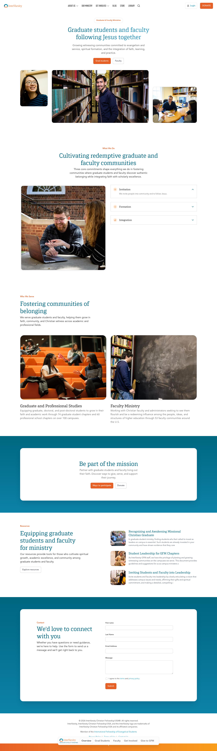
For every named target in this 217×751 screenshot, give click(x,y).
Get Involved (101, 5)
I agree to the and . (124, 679)
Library (131, 5)
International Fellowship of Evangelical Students (115, 732)
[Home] (13, 6)
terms (122, 679)
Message (109, 658)
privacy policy (134, 679)
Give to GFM (147, 741)
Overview (86, 741)
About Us (71, 5)
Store (122, 5)
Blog (115, 5)
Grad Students (102, 741)
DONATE (206, 6)
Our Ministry (87, 5)
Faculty (117, 741)
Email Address (111, 646)
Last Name (109, 634)
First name (109, 623)
